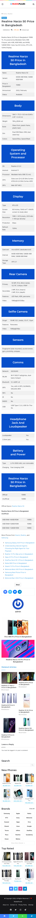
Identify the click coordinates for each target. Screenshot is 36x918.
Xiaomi (17, 535)
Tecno (7, 830)
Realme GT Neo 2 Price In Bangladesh (9, 686)
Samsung (5, 538)
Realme (10, 14)
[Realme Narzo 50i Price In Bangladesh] (26, 722)
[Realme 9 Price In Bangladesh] (9, 725)
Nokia (29, 813)
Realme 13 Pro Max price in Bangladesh (19, 554)
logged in (13, 750)
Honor (7, 839)
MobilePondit (18, 901)
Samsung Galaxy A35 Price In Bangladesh (19, 543)
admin (18, 612)
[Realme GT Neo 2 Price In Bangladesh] (9, 678)
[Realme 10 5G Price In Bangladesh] (26, 700)
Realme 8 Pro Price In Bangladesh (26, 683)
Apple (18, 813)
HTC (6, 817)
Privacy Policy (22, 905)
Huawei (6, 822)
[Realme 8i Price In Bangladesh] (9, 698)
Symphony (29, 834)
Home (5, 14)
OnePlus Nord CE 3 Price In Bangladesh (19, 560)
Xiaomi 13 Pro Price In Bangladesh (17, 566)
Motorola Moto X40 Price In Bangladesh (19, 569)
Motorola (29, 817)
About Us (6, 905)
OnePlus (29, 830)
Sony (18, 817)
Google (29, 826)
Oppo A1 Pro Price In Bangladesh (16, 557)
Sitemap (30, 905)
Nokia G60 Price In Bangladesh (16, 563)
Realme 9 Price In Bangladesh (8, 736)
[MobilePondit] (18, 4)
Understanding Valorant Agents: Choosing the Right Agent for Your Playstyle (17, 548)
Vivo (29, 822)
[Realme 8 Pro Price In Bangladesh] (26, 676)
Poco (6, 834)
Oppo (18, 822)
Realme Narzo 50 (18, 506)
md (18, 585)
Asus (18, 826)
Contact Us (13, 905)
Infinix (18, 830)
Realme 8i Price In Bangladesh (8, 706)
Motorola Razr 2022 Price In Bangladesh (19, 578)
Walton (18, 839)
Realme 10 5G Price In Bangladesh (26, 711)
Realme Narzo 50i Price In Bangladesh (26, 729)
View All (31, 808)
